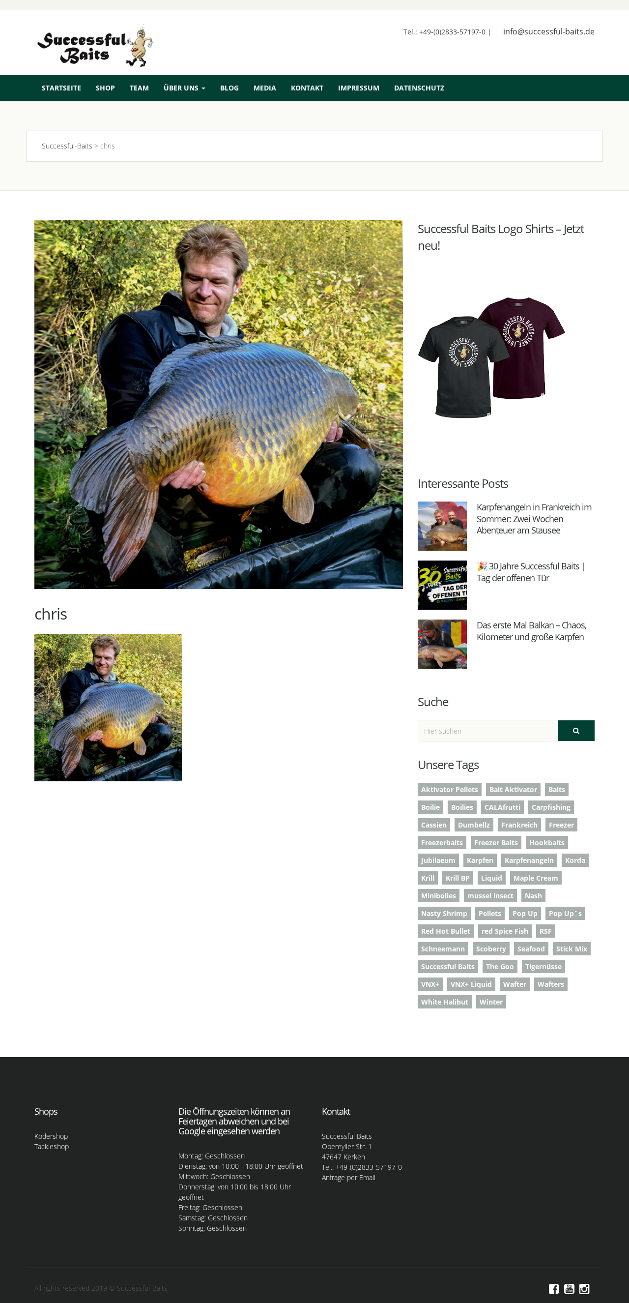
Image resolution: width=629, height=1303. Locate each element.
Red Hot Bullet (445, 931)
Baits (556, 789)
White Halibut (444, 1002)
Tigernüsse (543, 966)
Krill (427, 878)
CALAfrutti (502, 807)
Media (265, 87)
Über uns (182, 87)
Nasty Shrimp (444, 913)
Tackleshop (51, 1146)
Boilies (462, 807)
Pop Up (525, 913)
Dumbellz (474, 824)
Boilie (430, 807)
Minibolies (438, 895)
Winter (491, 1002)
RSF (546, 931)
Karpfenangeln (529, 860)
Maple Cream (536, 878)
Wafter (514, 984)
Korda (575, 860)
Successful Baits (448, 966)
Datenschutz (419, 87)
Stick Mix (571, 948)
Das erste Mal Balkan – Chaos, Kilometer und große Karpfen (531, 630)
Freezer (561, 824)
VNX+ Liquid (471, 984)
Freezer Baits (496, 842)
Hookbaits (547, 842)
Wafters (551, 984)
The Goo (500, 966)
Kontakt (307, 87)
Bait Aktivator (513, 789)
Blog (229, 87)
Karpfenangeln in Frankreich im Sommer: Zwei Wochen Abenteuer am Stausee (534, 518)
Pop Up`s (565, 913)
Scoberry (491, 948)
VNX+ (430, 984)
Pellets (490, 913)
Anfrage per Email (348, 1177)
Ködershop (51, 1136)
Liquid (491, 878)
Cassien (434, 824)
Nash (533, 895)
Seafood (531, 948)
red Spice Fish (505, 931)
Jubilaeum (438, 860)
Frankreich (519, 824)
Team (139, 87)
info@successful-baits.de (549, 31)
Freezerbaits (442, 842)
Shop (105, 87)
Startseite (61, 87)
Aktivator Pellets (449, 789)
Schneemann (443, 948)
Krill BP (458, 878)
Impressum (358, 87)
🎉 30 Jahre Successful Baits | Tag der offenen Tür (531, 571)
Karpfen (480, 860)
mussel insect (490, 895)
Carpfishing (551, 807)
